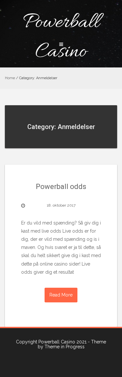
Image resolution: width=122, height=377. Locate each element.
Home (10, 78)
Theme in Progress (65, 346)
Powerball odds (61, 186)
